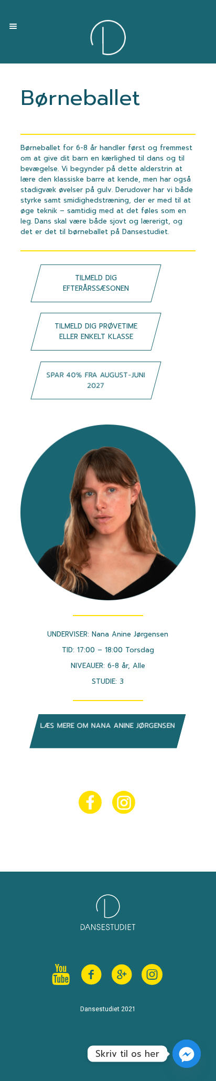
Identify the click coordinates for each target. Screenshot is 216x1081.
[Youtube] (60, 974)
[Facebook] (91, 974)
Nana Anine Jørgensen (130, 634)
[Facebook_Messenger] (186, 1054)
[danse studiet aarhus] (152, 974)
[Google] (121, 974)
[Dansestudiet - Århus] (108, 37)
